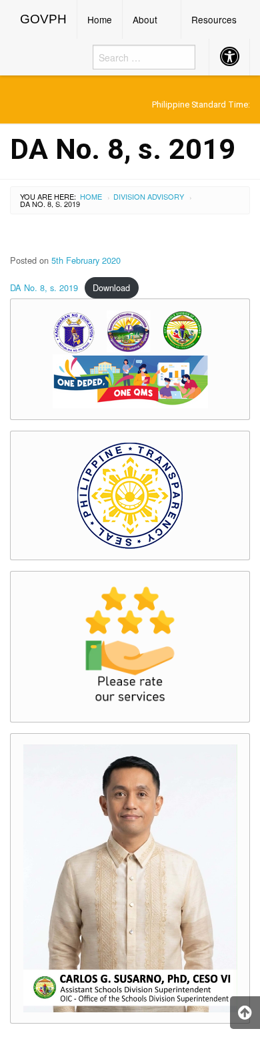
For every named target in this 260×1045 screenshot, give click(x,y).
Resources (214, 19)
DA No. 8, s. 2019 (44, 287)
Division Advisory (148, 196)
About (145, 19)
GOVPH (43, 19)
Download (111, 287)
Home (99, 19)
